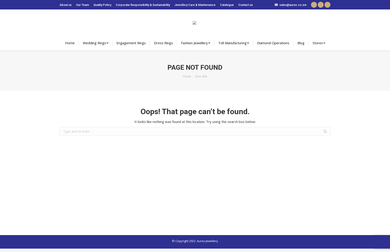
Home (187, 76)
